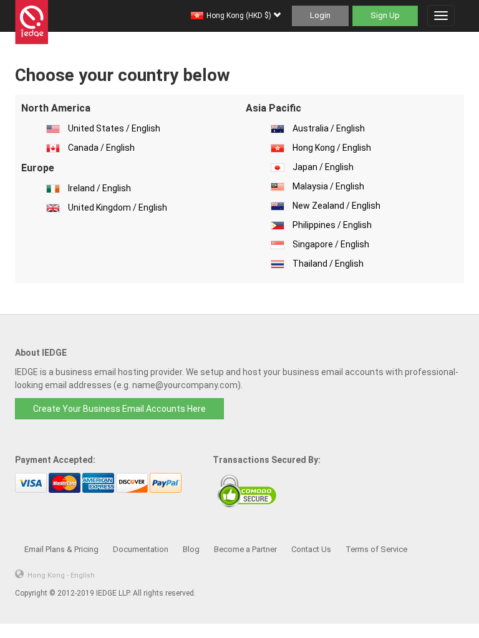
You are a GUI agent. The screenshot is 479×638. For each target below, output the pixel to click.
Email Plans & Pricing (61, 549)
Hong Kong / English (332, 148)
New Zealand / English (336, 206)
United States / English (114, 128)
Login (320, 15)
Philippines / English (332, 225)
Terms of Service (376, 549)
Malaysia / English (328, 186)
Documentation (140, 549)
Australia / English (329, 128)
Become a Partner (245, 549)
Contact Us (311, 549)
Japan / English (323, 167)
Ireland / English (99, 188)
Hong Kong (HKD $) (239, 15)
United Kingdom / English (117, 207)
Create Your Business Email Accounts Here (119, 409)
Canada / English (101, 148)
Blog (191, 549)
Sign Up (385, 15)
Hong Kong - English (61, 575)
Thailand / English (328, 264)
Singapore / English (331, 244)
